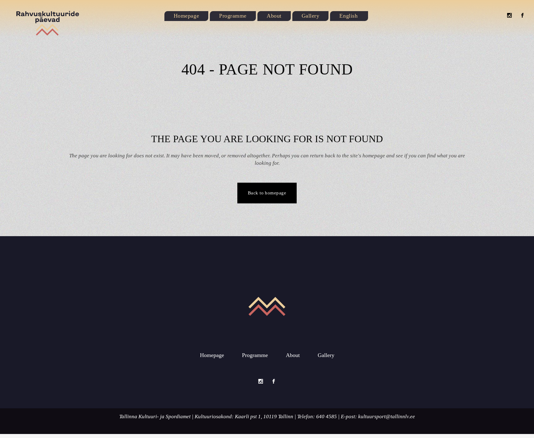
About (293, 355)
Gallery (326, 355)
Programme (255, 355)
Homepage (212, 355)
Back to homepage (267, 192)
